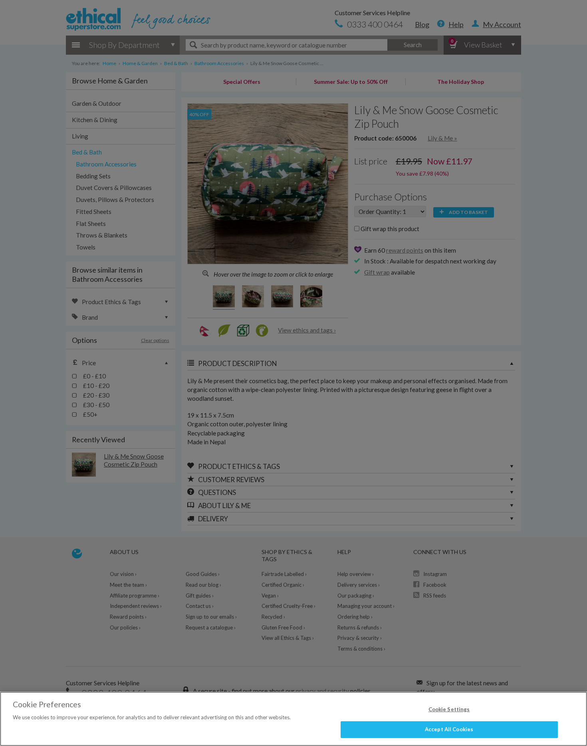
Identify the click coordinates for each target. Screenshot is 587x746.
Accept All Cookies (449, 729)
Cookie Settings (449, 709)
